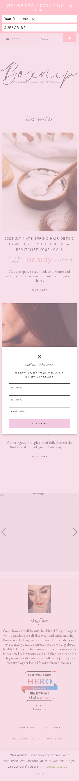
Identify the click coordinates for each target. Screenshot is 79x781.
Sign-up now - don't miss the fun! (39, 7)
